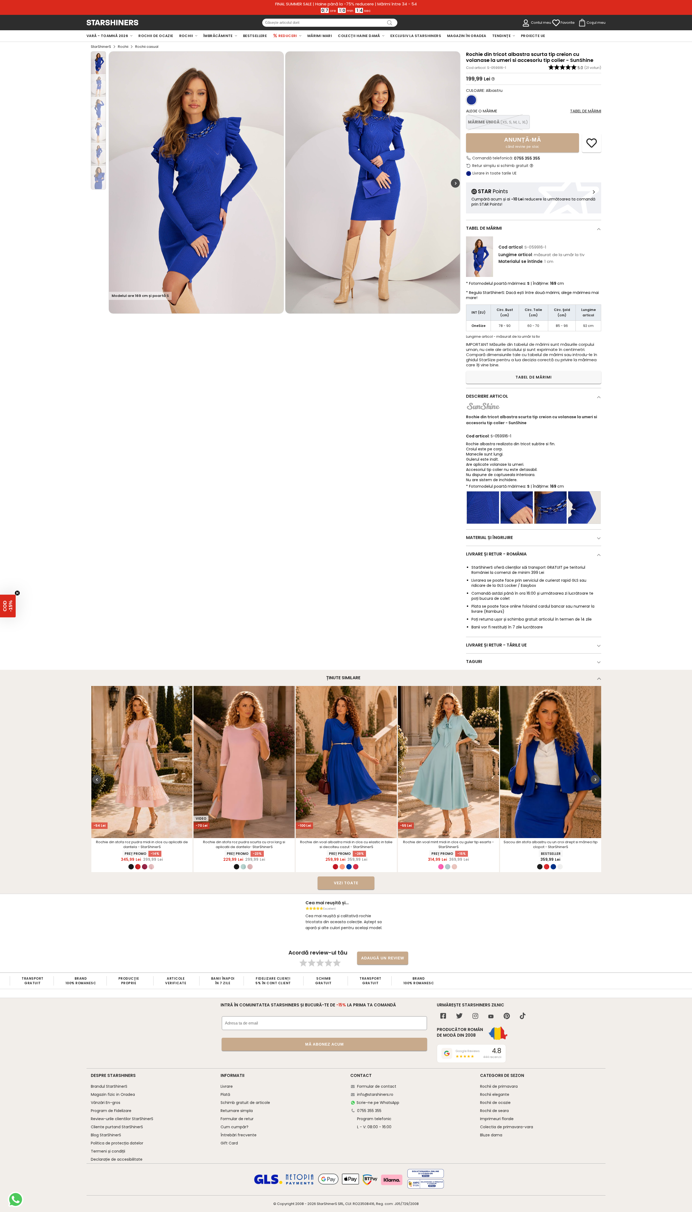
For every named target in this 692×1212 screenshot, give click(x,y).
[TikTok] (522, 1016)
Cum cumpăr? (234, 1127)
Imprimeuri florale (497, 1118)
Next (455, 183)
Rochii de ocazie (495, 1102)
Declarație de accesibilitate (116, 1159)
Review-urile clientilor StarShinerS (122, 1118)
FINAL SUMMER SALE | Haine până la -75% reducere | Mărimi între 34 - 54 (346, 4)
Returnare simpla (237, 1110)
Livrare (227, 1086)
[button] (8, 606)
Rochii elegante (494, 1094)
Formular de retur (237, 1118)
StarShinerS (101, 46)
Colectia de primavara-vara (506, 1127)
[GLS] (268, 1183)
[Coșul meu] (582, 23)
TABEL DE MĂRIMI (533, 377)
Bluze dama (491, 1135)
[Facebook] (443, 1016)
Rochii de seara (494, 1110)
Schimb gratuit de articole (245, 1102)
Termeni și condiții (108, 1151)
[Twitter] (459, 1016)
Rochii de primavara (499, 1086)
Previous (97, 779)
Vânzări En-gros (105, 1102)
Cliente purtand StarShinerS (117, 1127)
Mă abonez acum (324, 1044)
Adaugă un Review (382, 958)
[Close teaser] (17, 593)
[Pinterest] (506, 1016)
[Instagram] (475, 1016)
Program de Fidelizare (111, 1110)
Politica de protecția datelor (117, 1143)
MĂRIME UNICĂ (498, 122)
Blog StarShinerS (106, 1135)
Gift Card (229, 1143)
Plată (225, 1094)
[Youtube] (491, 1017)
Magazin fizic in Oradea (113, 1094)
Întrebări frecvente (239, 1135)
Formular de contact (376, 1086)
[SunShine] (483, 411)
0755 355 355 (527, 158)
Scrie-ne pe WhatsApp (378, 1102)
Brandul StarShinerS (109, 1086)
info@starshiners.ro (375, 1094)
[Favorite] (556, 23)
